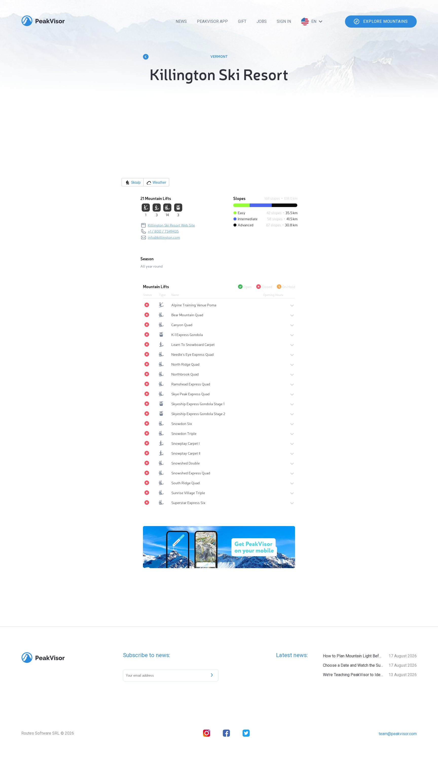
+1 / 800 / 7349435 (163, 231)
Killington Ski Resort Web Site (171, 225)
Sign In (284, 21)
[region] (219, 139)
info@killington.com (164, 237)
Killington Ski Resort (219, 73)
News (181, 21)
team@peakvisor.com (398, 733)
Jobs (262, 21)
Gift (242, 21)
